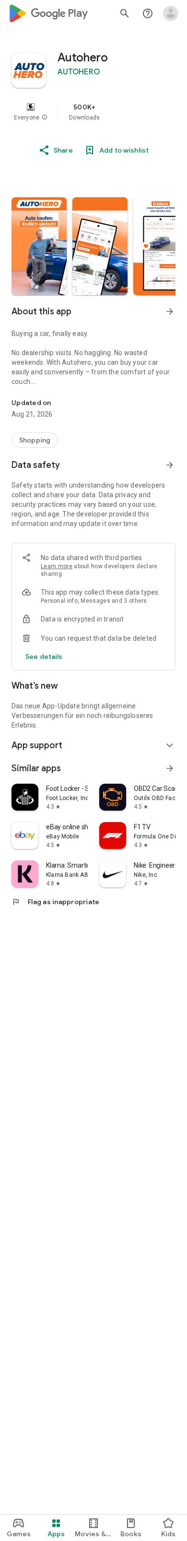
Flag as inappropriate (55, 901)
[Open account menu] (170, 13)
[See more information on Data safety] (169, 465)
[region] (93, 111)
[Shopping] (35, 440)
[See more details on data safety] (44, 656)
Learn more (56, 566)
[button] (44, 117)
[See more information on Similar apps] (169, 768)
